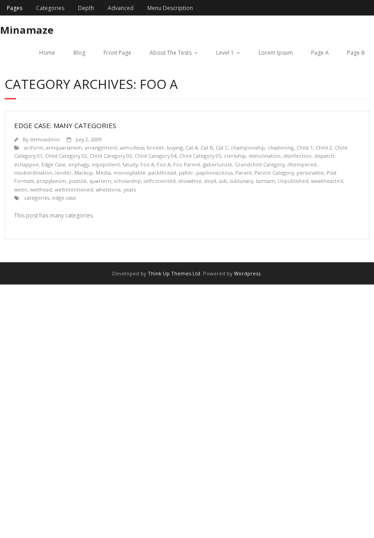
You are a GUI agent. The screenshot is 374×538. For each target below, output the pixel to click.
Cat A (192, 147)
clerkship (235, 155)
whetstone (108, 189)
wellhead (41, 189)
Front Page (117, 53)
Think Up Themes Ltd (174, 273)
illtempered (302, 164)
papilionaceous (214, 172)
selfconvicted (160, 180)
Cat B (207, 147)
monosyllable (129, 172)
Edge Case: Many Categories (65, 125)
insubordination (33, 172)
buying (175, 147)
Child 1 (304, 147)
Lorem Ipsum (276, 53)
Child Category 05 (200, 155)
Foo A (147, 164)
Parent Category (274, 172)
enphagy (78, 164)
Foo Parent (186, 164)
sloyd (210, 180)
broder (155, 147)
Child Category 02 (66, 155)
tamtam (265, 180)
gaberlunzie (217, 164)
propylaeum (51, 180)
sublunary (241, 180)
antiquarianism (64, 147)
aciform (33, 147)
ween (20, 189)
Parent (243, 172)
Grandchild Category (260, 164)
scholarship (127, 180)
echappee (26, 164)
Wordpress (247, 273)
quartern (100, 180)
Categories (50, 8)
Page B (356, 53)
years (130, 189)
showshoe (190, 180)
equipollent (106, 164)
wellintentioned (74, 189)
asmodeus (132, 147)
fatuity (130, 164)
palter (186, 172)
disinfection (297, 155)
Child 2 (324, 147)
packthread (162, 172)
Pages (14, 8)
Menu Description (170, 8)
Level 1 (225, 53)
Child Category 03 (111, 155)
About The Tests (171, 53)
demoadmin (45, 139)
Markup (83, 172)
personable (310, 172)
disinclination (264, 155)
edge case (64, 197)
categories (36, 197)
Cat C (222, 147)
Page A (320, 53)
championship (248, 147)
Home (47, 53)
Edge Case (54, 164)
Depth (86, 8)
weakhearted (327, 180)
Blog (79, 53)
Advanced (121, 8)
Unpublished (293, 180)
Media (103, 172)
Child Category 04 (156, 155)
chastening (281, 147)
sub (223, 180)
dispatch (324, 155)
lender (63, 172)
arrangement (101, 147)
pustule (78, 180)
